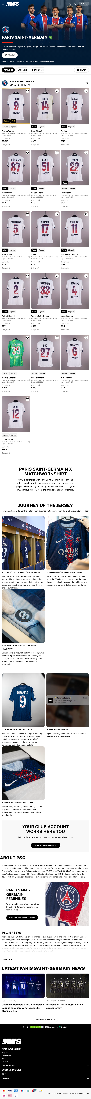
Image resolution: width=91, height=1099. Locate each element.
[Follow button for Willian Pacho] (57, 153)
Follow (11, 55)
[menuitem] (3, 3)
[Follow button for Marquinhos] (27, 214)
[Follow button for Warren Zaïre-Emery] (57, 276)
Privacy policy (56, 1093)
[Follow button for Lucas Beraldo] (86, 276)
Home (4, 61)
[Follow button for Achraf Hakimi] (27, 276)
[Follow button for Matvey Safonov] (27, 337)
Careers (5, 1061)
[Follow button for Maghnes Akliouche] (86, 214)
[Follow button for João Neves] (27, 153)
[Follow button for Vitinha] (57, 214)
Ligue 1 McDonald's (31, 61)
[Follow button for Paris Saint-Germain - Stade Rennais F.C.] (86, 83)
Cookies (65, 1093)
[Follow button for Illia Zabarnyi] (86, 337)
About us (5, 1053)
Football (11, 61)
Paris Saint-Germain (47, 61)
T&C (48, 1093)
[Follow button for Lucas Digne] (27, 399)
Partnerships (6, 1056)
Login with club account (45, 845)
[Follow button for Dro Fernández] (57, 337)
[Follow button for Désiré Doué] (57, 91)
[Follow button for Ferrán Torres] (27, 91)
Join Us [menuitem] (84, 4)
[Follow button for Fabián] (86, 91)
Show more (7, 960)
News (4, 1058)
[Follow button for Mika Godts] (86, 153)
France (19, 61)
